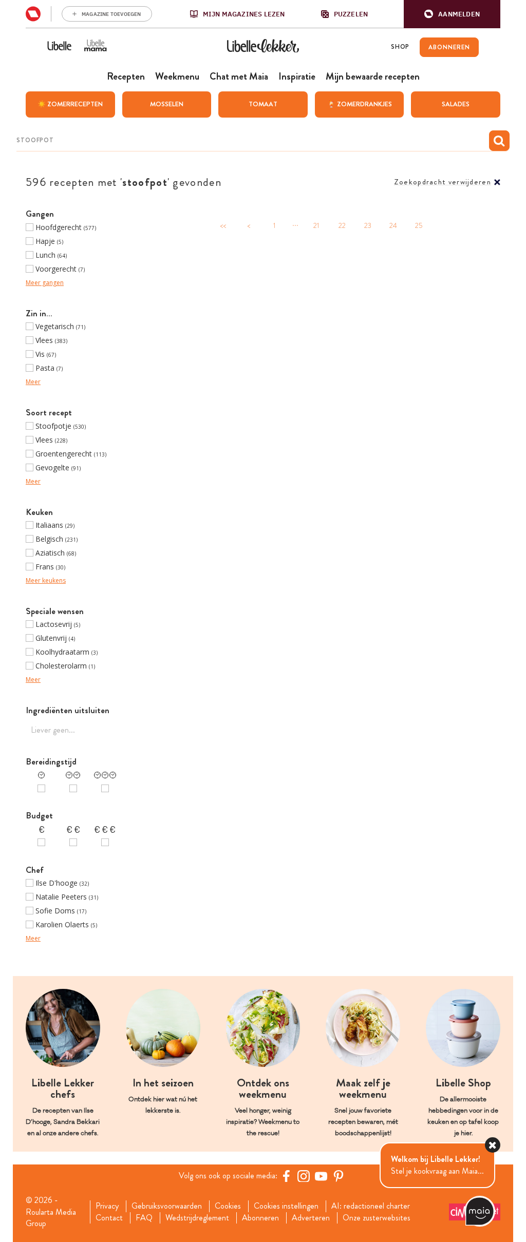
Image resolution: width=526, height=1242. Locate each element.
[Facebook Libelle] (286, 1176)
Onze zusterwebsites (376, 1218)
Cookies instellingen (286, 1206)
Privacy (107, 1206)
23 (367, 226)
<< (223, 226)
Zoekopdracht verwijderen (442, 182)
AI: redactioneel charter (370, 1206)
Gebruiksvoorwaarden (167, 1206)
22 (342, 226)
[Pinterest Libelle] (338, 1176)
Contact (109, 1218)
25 (419, 226)
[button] (452, 14)
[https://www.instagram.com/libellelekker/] (303, 1176)
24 (393, 226)
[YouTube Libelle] (321, 1176)
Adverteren (311, 1218)
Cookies (228, 1206)
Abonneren (260, 1218)
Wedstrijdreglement (197, 1218)
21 (316, 226)
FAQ (144, 1218)
